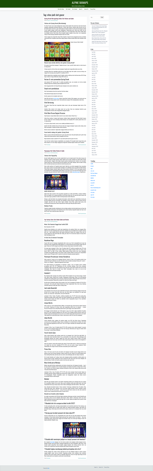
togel (92, 168)
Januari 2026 (94, 62)
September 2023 (95, 121)
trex (48, 468)
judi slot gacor (56, 98)
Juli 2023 (93, 125)
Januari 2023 (94, 138)
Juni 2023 (93, 127)
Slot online (92, 197)
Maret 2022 (94, 152)
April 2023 (94, 131)
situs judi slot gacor (83, 144)
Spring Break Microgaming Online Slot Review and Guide (59, 18)
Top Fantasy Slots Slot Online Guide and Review (56, 219)
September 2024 (95, 96)
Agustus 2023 (94, 123)
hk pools (92, 166)
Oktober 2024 (94, 94)
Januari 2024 (94, 113)
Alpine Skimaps (80, 3)
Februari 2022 (94, 154)
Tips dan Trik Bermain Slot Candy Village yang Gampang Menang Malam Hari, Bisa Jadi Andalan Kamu (99, 27)
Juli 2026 (93, 52)
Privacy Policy (92, 9)
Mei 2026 (93, 54)
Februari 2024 (94, 111)
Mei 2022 (93, 148)
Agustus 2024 (94, 98)
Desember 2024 (95, 90)
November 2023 (95, 117)
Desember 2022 (95, 140)
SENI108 (92, 178)
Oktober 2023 (94, 119)
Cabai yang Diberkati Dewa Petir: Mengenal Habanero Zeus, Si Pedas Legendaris (99, 31)
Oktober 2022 (94, 144)
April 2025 (94, 81)
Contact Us (86, 9)
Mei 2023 (93, 129)
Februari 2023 (94, 136)
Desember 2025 (95, 64)
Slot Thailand (74, 9)
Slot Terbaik (68, 9)
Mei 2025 (93, 79)
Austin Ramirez (55, 20)
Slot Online (48, 144)
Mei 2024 (93, 104)
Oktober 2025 (94, 69)
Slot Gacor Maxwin (94, 173)
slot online (92, 192)
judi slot (92, 185)
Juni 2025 (93, 77)
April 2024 (94, 106)
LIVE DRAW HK (93, 175)
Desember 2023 (95, 115)
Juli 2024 (93, 100)
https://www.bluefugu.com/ (96, 187)
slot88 (92, 163)
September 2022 (95, 146)
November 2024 (95, 92)
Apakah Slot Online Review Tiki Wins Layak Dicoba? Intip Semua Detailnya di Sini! (99, 42)
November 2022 (95, 142)
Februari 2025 (94, 85)
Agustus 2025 (94, 73)
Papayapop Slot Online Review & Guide (54, 151)
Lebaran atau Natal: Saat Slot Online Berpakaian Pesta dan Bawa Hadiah (98, 35)
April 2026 (94, 56)
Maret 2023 (94, 134)
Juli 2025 (93, 75)
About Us (80, 9)
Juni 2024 (94, 102)
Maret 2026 (94, 58)
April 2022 (94, 150)
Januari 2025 (94, 87)
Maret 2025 (94, 83)
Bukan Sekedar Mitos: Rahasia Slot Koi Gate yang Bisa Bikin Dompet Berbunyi (99, 38)
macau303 (92, 183)
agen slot (92, 195)
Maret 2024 (94, 108)
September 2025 (95, 71)
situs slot (92, 171)
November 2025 (95, 67)
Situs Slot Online (61, 9)
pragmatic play (93, 190)
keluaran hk (93, 180)
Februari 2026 (94, 60)
